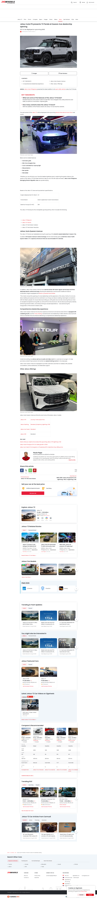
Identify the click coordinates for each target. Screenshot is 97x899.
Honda (26, 864)
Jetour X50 (23, 434)
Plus (43, 419)
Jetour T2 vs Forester (62, 769)
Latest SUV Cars (29, 810)
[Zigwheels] (8, 2)
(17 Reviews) (73, 739)
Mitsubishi (43, 864)
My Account (91, 2)
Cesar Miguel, (43, 551)
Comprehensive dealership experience (33, 84)
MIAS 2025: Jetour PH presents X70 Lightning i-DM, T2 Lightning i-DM (66, 545)
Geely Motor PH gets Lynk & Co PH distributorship (67, 835)
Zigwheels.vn (67, 883)
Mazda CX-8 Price (71, 740)
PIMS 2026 (25, 583)
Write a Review (63, 804)
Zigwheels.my (68, 879)
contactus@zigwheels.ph (51, 875)
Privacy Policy (37, 875)
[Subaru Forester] (61, 731)
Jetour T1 (43, 678)
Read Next (66, 477)
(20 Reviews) (29, 804)
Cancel (81, 895)
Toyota (10, 864)
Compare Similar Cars (27, 775)
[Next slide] (35, 515)
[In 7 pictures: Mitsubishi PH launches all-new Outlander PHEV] (66, 616)
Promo (29, 19)
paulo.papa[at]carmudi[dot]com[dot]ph (44, 454)
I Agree (90, 895)
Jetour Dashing (25, 424)
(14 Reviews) (50, 739)
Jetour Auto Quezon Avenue (57, 81)
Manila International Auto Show (64, 112)
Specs (40, 19)
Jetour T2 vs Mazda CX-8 (73, 770)
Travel (37, 419)
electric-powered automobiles (47, 293)
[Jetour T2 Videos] (38, 518)
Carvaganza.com (85, 875)
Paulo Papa (24, 31)
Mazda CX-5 (26, 799)
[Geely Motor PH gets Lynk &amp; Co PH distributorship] (67, 827)
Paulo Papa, (25, 551)
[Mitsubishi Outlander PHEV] (48, 792)
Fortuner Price (35, 740)
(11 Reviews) (26, 739)
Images (46, 19)
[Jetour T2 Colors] (46, 518)
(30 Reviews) (47, 804)
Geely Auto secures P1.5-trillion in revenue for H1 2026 (48, 623)
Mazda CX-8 (70, 736)
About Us (26, 875)
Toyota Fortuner (36, 736)
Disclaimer (37, 877)
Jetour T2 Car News (30, 555)
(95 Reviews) (38, 739)
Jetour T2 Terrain (26, 222)
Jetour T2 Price (46, 515)
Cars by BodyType (36, 860)
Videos (55, 19)
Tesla (42, 866)
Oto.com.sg (67, 881)
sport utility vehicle (60, 89)
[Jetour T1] (48, 672)
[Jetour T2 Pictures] (42, 518)
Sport (40, 419)
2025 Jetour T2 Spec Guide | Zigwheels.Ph (29, 713)
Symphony (39, 424)
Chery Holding (38, 313)
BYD (26, 866)
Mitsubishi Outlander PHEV (48, 799)
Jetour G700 (26, 678)
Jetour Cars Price (26, 577)
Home (8, 852)
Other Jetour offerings (56, 84)
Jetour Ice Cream (25, 429)
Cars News (12, 852)
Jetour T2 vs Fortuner (38, 769)
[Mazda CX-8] (73, 731)
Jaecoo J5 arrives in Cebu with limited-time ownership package (30, 623)
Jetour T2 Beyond (27, 220)
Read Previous (28, 477)
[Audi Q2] (49, 731)
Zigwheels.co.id (76, 875)
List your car (33, 493)
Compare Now (25, 769)
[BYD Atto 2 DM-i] (66, 792)
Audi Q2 (46, 736)
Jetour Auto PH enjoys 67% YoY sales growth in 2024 (34, 444)
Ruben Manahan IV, (27, 626)
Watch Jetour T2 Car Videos (28, 719)
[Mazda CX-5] (30, 792)
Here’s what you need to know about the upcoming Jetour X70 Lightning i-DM (40, 442)
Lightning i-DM (46, 424)
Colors (50, 19)
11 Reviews (42, 515)
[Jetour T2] (26, 731)
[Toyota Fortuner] (38, 731)
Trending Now (24, 860)
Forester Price (59, 740)
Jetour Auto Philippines (30, 89)
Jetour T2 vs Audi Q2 (50, 769)
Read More (34, 549)
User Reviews (66, 19)
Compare (35, 19)
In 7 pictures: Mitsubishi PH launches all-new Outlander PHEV (67, 623)
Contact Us (26, 877)
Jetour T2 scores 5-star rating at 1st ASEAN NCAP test (29, 545)
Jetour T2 (20, 19)
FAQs (72, 19)
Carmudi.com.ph (68, 877)
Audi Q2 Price (47, 740)
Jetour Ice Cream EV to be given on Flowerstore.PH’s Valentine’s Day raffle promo (41, 447)
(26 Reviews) (62, 739)
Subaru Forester (59, 736)
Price (25, 19)
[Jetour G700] (30, 672)
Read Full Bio (72, 460)
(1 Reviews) (27, 684)
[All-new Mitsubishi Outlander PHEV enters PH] (30, 827)
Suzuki (59, 864)
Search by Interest (48, 860)
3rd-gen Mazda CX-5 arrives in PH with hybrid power (48, 835)
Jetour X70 (23, 419)
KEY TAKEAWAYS (27, 81)
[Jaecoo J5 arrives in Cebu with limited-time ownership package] (30, 616)
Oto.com (67, 875)
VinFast (76, 864)
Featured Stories (32, 530)
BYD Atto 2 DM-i (64, 799)
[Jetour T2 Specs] (50, 518)
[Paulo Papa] (26, 456)
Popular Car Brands (12, 860)
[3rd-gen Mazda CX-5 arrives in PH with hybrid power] (48, 827)
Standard (33, 424)
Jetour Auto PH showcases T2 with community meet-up (48, 545)
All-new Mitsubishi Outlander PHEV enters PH (30, 835)
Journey (33, 419)
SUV (15, 852)
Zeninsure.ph (76, 877)
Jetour (10, 866)
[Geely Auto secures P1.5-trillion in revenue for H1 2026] (48, 616)
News (60, 19)
